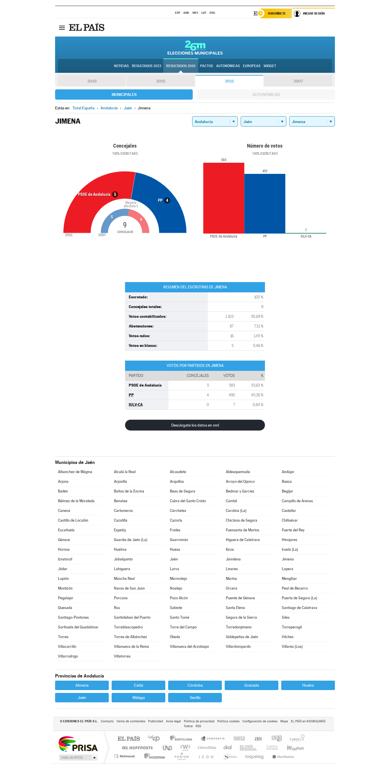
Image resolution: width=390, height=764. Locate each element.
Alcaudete (178, 472)
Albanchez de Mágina (75, 472)
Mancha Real (124, 578)
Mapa (284, 721)
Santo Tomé (179, 617)
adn (274, 739)
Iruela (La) (290, 549)
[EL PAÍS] (87, 27)
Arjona (63, 481)
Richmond (125, 756)
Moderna (153, 756)
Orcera (231, 588)
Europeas (251, 66)
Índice (188, 726)
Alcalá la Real (125, 472)
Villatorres (122, 656)
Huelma (120, 549)
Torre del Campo (183, 627)
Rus (117, 608)
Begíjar (287, 491)
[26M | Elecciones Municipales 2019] (195, 47)
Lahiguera (122, 569)
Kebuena (290, 747)
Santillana (182, 739)
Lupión (63, 578)
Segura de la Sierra (241, 617)
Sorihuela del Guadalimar (78, 627)
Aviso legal (173, 721)
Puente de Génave (240, 598)
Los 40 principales (156, 739)
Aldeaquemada (238, 472)
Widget (270, 66)
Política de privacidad (199, 721)
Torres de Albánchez (130, 637)
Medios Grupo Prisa (77, 757)
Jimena (288, 559)
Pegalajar (65, 598)
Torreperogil (292, 627)
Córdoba (195, 685)
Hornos (64, 549)
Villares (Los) (292, 646)
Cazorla (176, 520)
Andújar (288, 472)
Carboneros (123, 510)
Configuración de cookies (260, 721)
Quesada (65, 608)
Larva (174, 569)
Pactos (206, 66)
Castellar (289, 510)
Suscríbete (277, 13)
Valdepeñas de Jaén (242, 637)
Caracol (295, 739)
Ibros (230, 549)
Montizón (65, 588)
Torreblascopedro (128, 627)
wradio (184, 747)
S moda (229, 756)
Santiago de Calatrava (299, 608)
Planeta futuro (270, 747)
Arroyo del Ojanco (240, 481)
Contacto (107, 721)
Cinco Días (206, 747)
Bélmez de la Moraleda (76, 501)
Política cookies (228, 721)
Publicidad (155, 721)
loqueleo (255, 756)
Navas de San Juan (129, 588)
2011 (229, 81)
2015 (160, 81)
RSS (198, 726)
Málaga (138, 697)
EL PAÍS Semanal (249, 747)
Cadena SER (237, 739)
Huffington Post (136, 747)
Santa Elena (235, 608)
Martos (231, 578)
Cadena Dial (228, 747)
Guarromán (179, 540)
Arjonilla (120, 481)
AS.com (256, 739)
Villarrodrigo (68, 656)
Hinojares (289, 540)
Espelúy (120, 530)
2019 (92, 81)
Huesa (175, 549)
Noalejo (176, 588)
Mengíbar (289, 578)
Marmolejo (178, 578)
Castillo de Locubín (73, 520)
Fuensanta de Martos (242, 530)
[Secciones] (62, 27)
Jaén (174, 559)
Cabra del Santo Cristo (188, 501)
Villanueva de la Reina (131, 646)
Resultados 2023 (146, 66)
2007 (298, 81)
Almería (82, 685)
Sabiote (176, 608)
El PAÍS (129, 739)
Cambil (231, 501)
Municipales (124, 94)
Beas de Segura (182, 491)
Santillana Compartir (213, 739)
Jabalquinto (123, 559)
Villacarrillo (67, 646)
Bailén (63, 491)
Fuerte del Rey (293, 530)
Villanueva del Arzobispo (189, 646)
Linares (232, 569)
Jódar (62, 569)
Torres (63, 637)
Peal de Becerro (295, 588)
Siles (286, 617)
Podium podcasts (181, 756)
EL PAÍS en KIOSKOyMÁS (308, 721)
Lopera (287, 569)
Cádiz (138, 685)
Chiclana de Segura (241, 520)
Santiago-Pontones (73, 617)
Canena (64, 510)
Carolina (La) (236, 510)
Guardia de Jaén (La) (130, 540)
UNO (167, 747)
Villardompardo (238, 646)
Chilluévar (290, 520)
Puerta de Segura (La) (299, 598)
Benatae (120, 501)
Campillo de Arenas (297, 501)
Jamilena (233, 559)
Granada (251, 685)
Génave (64, 540)
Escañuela (66, 530)
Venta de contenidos (130, 721)
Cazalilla (120, 520)
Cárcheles (178, 510)
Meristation (282, 756)
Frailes (175, 530)
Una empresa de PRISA (77, 743)
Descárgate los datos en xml (195, 425)
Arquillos (177, 481)
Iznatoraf (65, 559)
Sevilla (195, 697)
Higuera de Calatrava (243, 540)
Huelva (308, 685)
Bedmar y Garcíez (240, 491)
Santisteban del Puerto (132, 617)
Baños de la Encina (129, 491)
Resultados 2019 (180, 66)
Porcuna (121, 598)
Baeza (287, 481)
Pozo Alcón (179, 598)
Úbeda (175, 637)
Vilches (287, 637)
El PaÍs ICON (205, 756)
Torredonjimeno (239, 627)
